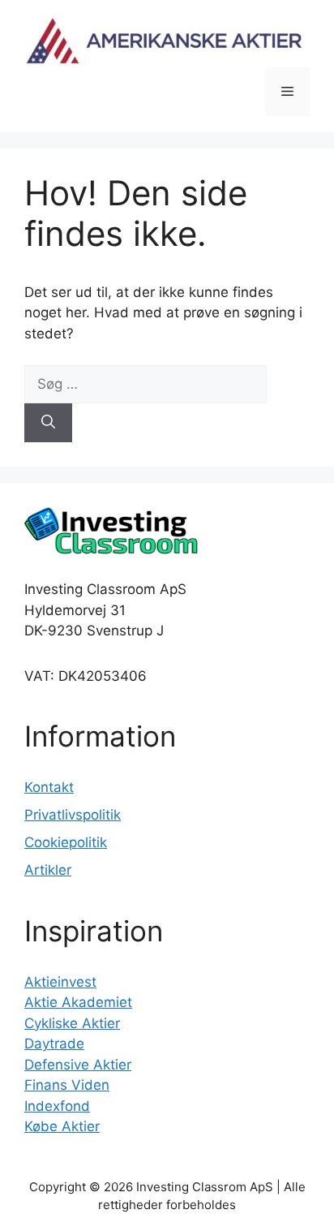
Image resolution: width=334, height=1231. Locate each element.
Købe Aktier (62, 1126)
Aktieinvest (60, 982)
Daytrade (54, 1043)
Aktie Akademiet (78, 1002)
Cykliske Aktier (72, 1023)
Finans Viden (66, 1085)
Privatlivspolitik (72, 815)
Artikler (47, 870)
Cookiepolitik (65, 842)
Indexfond (57, 1106)
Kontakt (49, 787)
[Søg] (48, 422)
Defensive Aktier (77, 1065)
